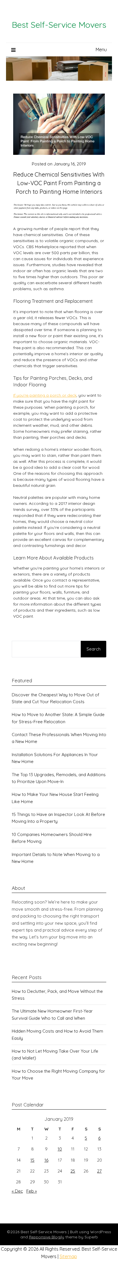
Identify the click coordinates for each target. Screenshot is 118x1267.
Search (93, 649)
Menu (101, 49)
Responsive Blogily (46, 1237)
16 (46, 1160)
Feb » (31, 1191)
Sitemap (68, 1256)
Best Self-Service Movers (59, 24)
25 (72, 1171)
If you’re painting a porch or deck (44, 395)
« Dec (17, 1191)
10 (60, 1149)
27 (99, 1171)
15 (32, 1160)
